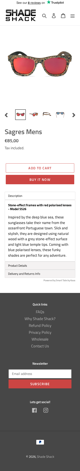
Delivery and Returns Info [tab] (24, 273)
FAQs (40, 312)
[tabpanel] (40, 231)
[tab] (40, 266)
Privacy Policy (40, 332)
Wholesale (40, 339)
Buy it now (40, 179)
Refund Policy (40, 325)
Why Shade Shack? (40, 319)
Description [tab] (15, 195)
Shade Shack (45, 456)
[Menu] (72, 15)
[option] (20, 114)
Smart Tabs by (63, 280)
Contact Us (40, 346)
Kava (72, 280)
